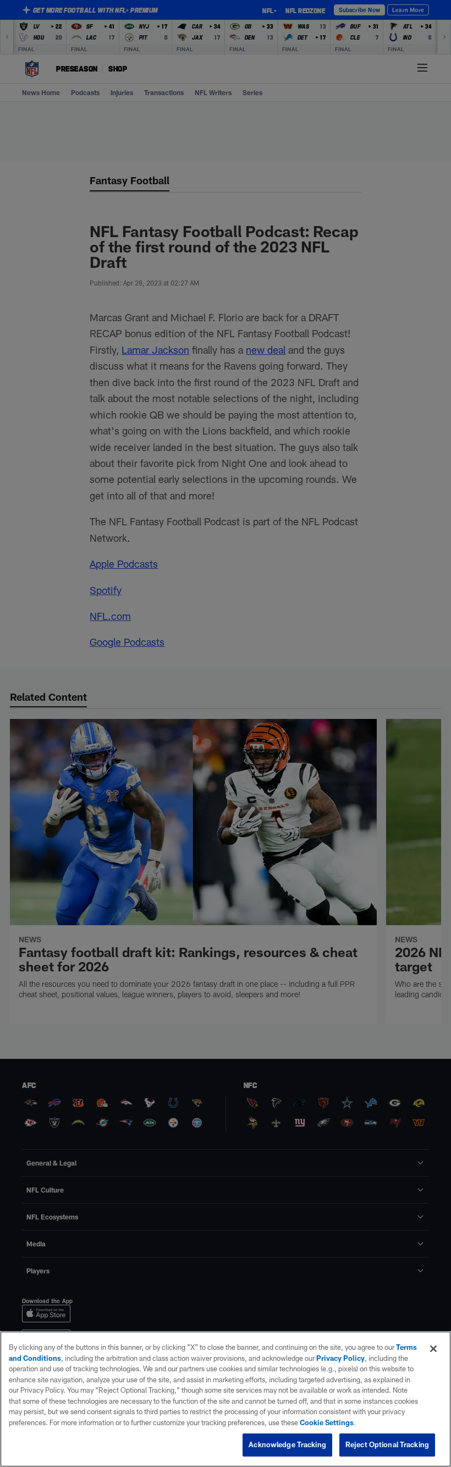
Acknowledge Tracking (287, 1444)
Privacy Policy (340, 1358)
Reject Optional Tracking (387, 1444)
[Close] (433, 1349)
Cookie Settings (327, 1422)
